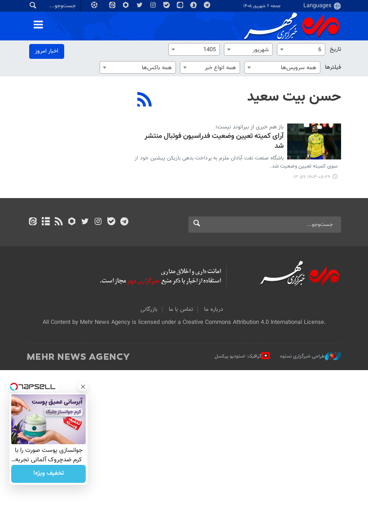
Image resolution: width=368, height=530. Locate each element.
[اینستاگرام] (98, 222)
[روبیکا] (72, 222)
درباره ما (213, 309)
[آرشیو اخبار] (45, 222)
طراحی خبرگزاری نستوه (302, 356)
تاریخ (335, 49)
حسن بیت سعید (294, 97)
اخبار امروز (46, 51)
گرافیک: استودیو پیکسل (238, 356)
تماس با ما (181, 309)
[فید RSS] (58, 222)
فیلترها (333, 67)
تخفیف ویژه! (48, 474)
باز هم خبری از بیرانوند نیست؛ (249, 127)
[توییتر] (85, 222)
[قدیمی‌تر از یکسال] (314, 141)
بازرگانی (149, 309)
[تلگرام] (124, 222)
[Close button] (83, 386)
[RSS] (145, 100)
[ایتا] (32, 222)
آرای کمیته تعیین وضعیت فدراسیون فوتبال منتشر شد (214, 142)
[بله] (111, 222)
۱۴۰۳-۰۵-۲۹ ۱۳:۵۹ (311, 177)
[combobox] (301, 49)
